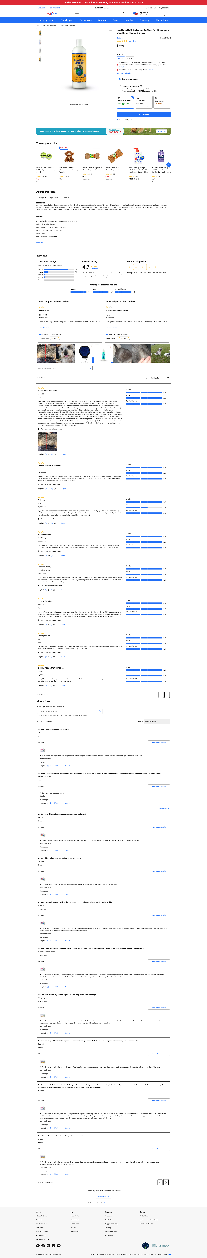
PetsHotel (108, 1220)
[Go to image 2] (40, 41)
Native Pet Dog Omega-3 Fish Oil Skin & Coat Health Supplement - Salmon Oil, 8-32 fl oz (138, 170)
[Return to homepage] (52, 13)
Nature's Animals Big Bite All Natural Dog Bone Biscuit (92, 169)
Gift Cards (39, 1228)
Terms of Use (100, 1254)
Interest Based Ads (121, 1254)
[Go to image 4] (40, 59)
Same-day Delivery (146, 1224)
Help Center (75, 1216)
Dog (38, 25)
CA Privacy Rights (147, 1254)
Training (108, 1228)
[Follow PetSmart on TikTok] (53, 1245)
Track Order (75, 1224)
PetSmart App (41, 1235)
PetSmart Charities (42, 1239)
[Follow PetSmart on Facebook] (38, 1245)
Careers (39, 1220)
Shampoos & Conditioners (67, 25)
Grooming (108, 1216)
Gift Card (41, 8)
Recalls (92, 1254)
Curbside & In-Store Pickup (149, 1220)
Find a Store (144, 1216)
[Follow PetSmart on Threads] (48, 1245)
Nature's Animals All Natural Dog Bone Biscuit (114, 169)
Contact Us (75, 1220)
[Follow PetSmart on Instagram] (43, 1245)
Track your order (55, 8)
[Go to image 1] (40, 32)
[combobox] (99, 13)
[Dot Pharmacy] (161, 1245)
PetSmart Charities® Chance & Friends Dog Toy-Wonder (68, 170)
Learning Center (42, 1232)
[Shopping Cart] (166, 14)
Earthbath (120, 38)
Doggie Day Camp (111, 1224)
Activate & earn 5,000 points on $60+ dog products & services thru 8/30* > (103, 2)
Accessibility (75, 1232)
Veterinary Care (111, 1232)
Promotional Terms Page (111, 1203)
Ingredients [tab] (54, 198)
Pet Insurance (110, 1235)
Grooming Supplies (49, 25)
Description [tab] (42, 198)
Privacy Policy (109, 1254)
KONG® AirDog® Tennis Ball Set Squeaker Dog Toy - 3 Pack (46, 170)
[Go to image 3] (40, 50)
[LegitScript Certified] (145, 1245)
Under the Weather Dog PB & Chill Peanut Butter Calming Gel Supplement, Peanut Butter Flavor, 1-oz (161, 170)
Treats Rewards (41, 1224)
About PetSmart (41, 1216)
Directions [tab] (65, 198)
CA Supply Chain (134, 1254)
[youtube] (59, 1245)
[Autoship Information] (141, 86)
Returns (73, 1228)
